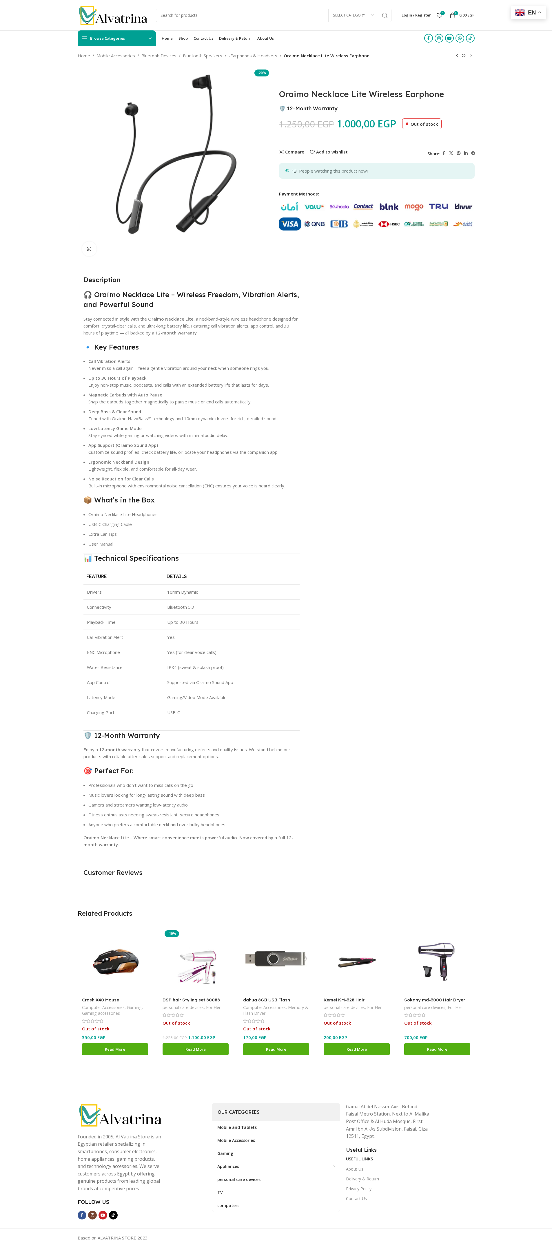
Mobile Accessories (115, 55)
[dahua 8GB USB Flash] (276, 961)
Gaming (134, 1007)
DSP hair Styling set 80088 (191, 1000)
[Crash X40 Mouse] (115, 961)
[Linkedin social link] (465, 153)
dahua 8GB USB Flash (266, 1000)
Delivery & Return (362, 1179)
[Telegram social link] (473, 153)
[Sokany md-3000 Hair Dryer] (437, 961)
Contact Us (356, 1198)
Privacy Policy (358, 1188)
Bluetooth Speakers (202, 55)
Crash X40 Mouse (100, 1000)
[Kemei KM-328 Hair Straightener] (357, 961)
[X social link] (451, 153)
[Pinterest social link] (458, 153)
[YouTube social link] (449, 38)
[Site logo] (114, 15)
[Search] (384, 15)
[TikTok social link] (470, 38)
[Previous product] (457, 55)
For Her (213, 1007)
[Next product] (471, 55)
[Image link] (121, 1115)
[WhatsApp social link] (460, 38)
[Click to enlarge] (89, 249)
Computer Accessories (103, 1007)
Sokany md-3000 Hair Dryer (434, 1000)
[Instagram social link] (439, 38)
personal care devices (183, 1007)
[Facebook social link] (428, 38)
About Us (354, 1169)
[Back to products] (464, 55)
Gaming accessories (101, 1013)
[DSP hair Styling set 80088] (196, 961)
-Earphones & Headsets (253, 55)
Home (84, 55)
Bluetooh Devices (158, 55)
